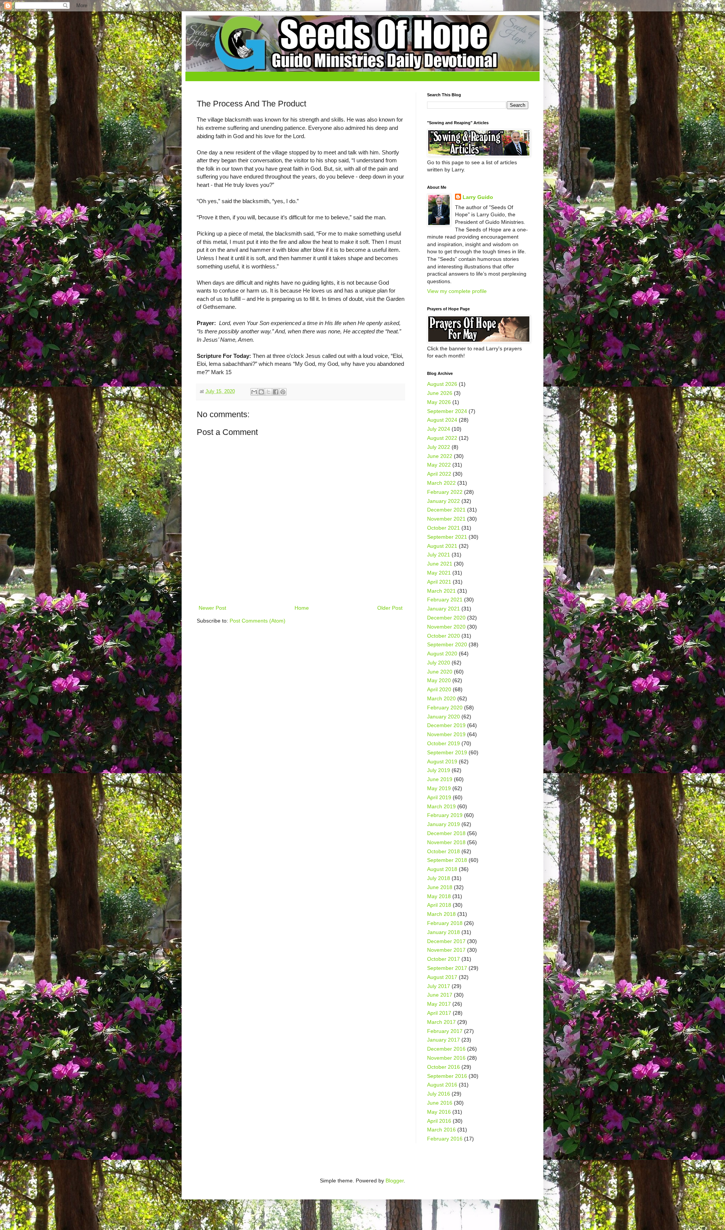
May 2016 (439, 1112)
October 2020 (443, 636)
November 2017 (446, 950)
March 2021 (441, 591)
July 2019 (438, 770)
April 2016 (439, 1121)
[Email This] (254, 392)
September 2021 (447, 537)
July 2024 (438, 429)
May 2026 (439, 402)
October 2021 (443, 528)
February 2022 (445, 492)
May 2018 (439, 896)
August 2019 (442, 761)
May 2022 (439, 465)
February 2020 (445, 707)
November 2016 (446, 1058)
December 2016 (446, 1049)
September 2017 (447, 968)
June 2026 (439, 393)
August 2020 (442, 653)
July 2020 (438, 663)
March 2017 (441, 1022)
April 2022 (439, 474)
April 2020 (439, 689)
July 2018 (438, 878)
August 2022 (442, 438)
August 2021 (442, 546)
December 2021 (446, 510)
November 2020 (446, 627)
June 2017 (439, 995)
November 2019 (446, 734)
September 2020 (447, 644)
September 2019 (447, 752)
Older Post (390, 608)
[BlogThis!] (261, 392)
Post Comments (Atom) (257, 621)
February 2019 (445, 815)
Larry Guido (478, 197)
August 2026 (442, 384)
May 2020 (439, 680)
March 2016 (441, 1130)
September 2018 (447, 860)
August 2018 (442, 869)
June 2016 (439, 1103)
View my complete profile (457, 291)
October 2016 (443, 1067)
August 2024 (442, 420)
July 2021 (438, 555)
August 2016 (442, 1085)
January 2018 (443, 932)
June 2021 (439, 564)
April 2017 (439, 1013)
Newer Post (212, 608)
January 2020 (443, 717)
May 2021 (439, 573)
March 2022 (441, 483)
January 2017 (443, 1040)
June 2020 (439, 672)
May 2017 (439, 1004)
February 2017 (445, 1031)
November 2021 (446, 519)
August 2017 (442, 977)
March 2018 (441, 914)
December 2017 (446, 941)
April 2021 (439, 582)
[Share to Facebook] (275, 392)
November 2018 (446, 842)
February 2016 (445, 1139)
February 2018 (445, 923)
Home (302, 608)
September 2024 (447, 411)
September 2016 (447, 1076)
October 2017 (443, 959)
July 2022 (438, 447)
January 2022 (443, 501)
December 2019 (446, 725)
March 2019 (441, 806)
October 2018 (443, 851)
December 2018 (446, 833)
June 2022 (439, 456)
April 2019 (439, 797)
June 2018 (439, 887)
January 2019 (443, 824)
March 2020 (441, 698)
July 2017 (438, 986)
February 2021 (445, 600)
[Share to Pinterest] (283, 392)
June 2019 (439, 779)
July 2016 (438, 1094)
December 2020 (446, 618)
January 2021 (443, 609)
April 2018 (439, 905)
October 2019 (443, 743)
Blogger (395, 1181)
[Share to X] (268, 392)
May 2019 (439, 788)
